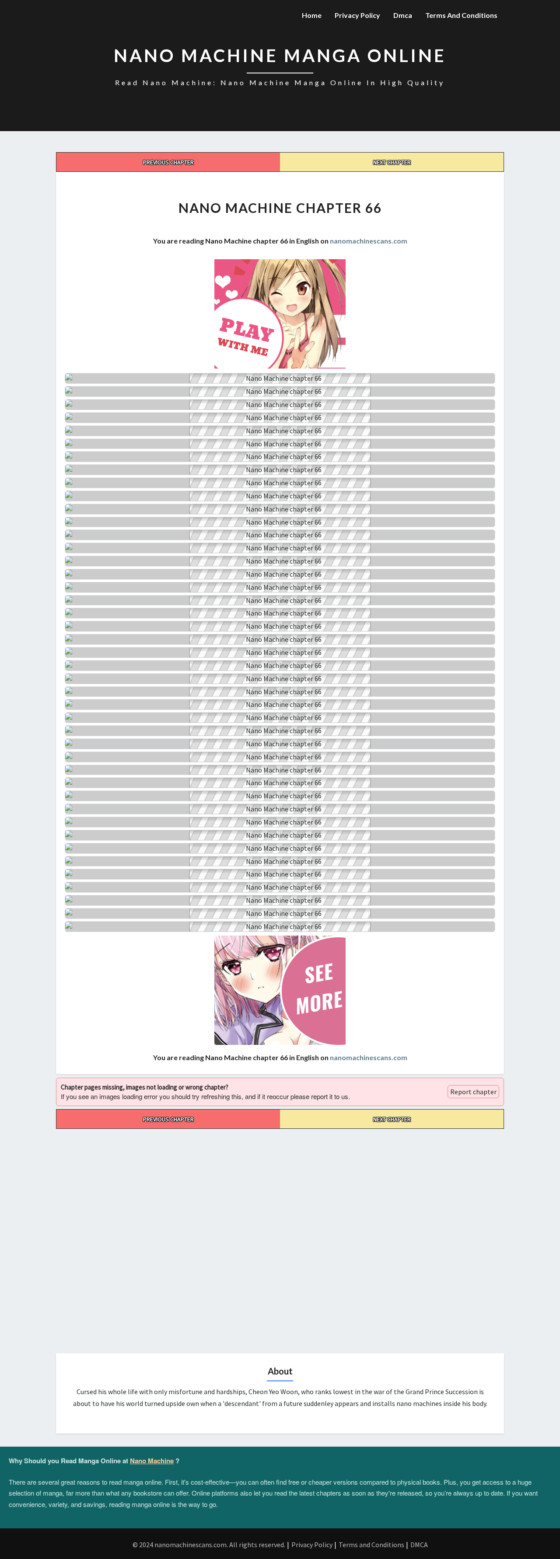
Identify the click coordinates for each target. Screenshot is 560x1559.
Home (312, 15)
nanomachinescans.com (368, 241)
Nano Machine (152, 1460)
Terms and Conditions (461, 15)
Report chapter (473, 1091)
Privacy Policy (357, 15)
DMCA (419, 1544)
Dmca (402, 15)
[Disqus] (280, 1238)
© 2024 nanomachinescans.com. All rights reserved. (209, 1544)
